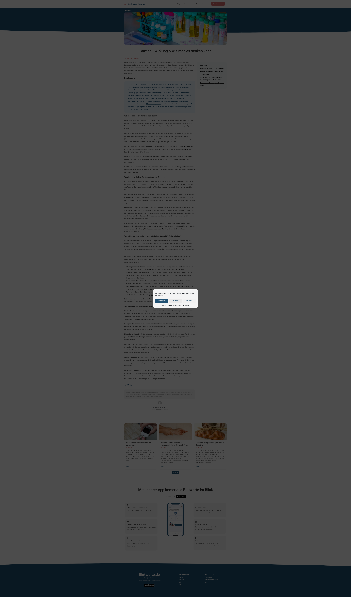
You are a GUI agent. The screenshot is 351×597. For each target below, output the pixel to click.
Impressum (185, 305)
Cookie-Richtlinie (167, 305)
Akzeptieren (162, 301)
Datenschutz (177, 305)
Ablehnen (175, 301)
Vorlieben (189, 301)
